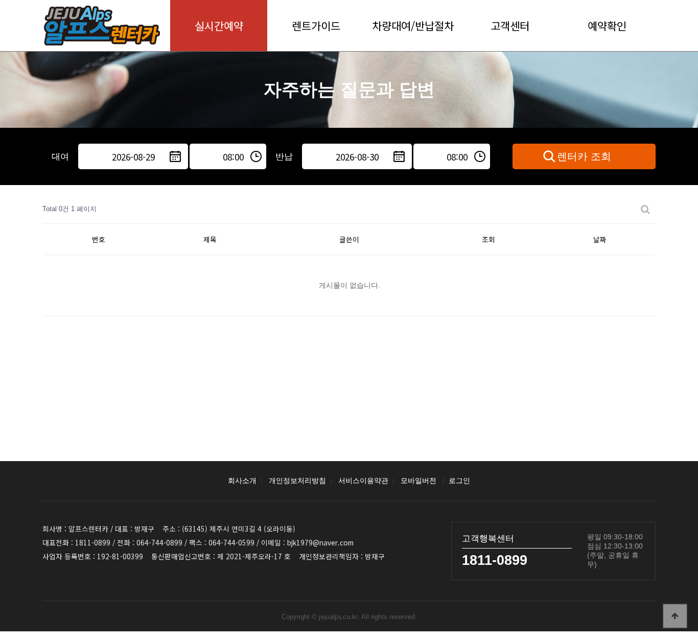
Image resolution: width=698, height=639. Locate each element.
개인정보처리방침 (297, 481)
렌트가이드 (316, 25)
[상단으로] (675, 616)
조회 (488, 239)
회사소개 (242, 481)
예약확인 (607, 25)
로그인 (459, 481)
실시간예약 (219, 25)
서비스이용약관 (363, 481)
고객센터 (510, 25)
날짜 (600, 239)
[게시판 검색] (645, 209)
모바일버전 (418, 481)
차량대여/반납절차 (413, 25)
